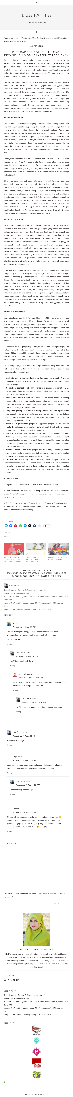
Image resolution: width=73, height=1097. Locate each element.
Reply (9, 644)
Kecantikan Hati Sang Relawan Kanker (57, 558)
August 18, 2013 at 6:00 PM (31, 677)
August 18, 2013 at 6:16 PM (34, 702)
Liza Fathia (44, 1094)
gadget (23, 576)
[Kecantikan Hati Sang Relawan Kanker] (58, 549)
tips (59, 576)
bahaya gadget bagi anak (32, 573)
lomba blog (40, 570)
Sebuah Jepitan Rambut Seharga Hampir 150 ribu (25, 590)
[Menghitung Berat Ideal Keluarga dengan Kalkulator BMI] (36, 549)
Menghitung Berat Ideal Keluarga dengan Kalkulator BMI (36, 559)
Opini (48, 570)
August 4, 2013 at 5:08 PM (24, 627)
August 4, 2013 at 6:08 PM (24, 736)
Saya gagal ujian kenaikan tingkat (18, 593)
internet (32, 576)
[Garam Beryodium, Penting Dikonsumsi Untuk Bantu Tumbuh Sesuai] (14, 549)
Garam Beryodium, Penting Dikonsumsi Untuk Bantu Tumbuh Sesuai (12, 560)
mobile (53, 576)
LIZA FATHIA (36, 15)
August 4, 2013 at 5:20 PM (27, 656)
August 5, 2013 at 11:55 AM (28, 785)
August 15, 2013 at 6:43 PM (24, 812)
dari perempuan (53, 573)
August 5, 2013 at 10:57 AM (24, 760)
